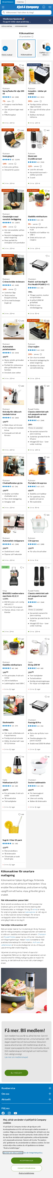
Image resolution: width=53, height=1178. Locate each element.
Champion (42, 934)
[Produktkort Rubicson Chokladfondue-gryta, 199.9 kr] (14, 466)
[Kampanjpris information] (13, 101)
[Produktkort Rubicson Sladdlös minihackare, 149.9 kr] (14, 648)
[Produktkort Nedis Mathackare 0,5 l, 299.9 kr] (14, 765)
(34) (42, 220)
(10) (42, 288)
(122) (42, 350)
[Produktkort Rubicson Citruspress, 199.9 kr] (39, 524)
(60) (42, 668)
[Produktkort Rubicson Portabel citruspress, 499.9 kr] (39, 466)
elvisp (35, 909)
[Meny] (3, 7)
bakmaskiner (30, 912)
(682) (17, 418)
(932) (42, 162)
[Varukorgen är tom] (50, 7)
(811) (42, 97)
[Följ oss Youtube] (15, 1113)
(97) (16, 726)
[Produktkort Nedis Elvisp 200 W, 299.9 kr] (39, 648)
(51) (42, 726)
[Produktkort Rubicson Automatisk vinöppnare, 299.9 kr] (14, 524)
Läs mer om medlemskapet (16, 1057)
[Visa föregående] (5, 48)
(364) (42, 420)
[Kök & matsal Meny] (14, 26)
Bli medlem (16, 1073)
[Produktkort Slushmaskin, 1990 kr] (14, 705)
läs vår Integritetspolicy (33, 1153)
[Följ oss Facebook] (3, 1113)
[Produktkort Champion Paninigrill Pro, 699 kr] (39, 705)
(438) (17, 285)
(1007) (17, 223)
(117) (42, 486)
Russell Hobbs (9, 937)
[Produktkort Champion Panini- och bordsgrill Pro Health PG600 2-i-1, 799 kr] (39, 265)
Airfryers (36, 942)
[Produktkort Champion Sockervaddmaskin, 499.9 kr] (39, 765)
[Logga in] (44, 7)
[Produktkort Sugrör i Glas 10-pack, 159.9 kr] (14, 823)
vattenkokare (6, 945)
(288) (17, 97)
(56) (16, 486)
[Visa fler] (47, 48)
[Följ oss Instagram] (9, 1113)
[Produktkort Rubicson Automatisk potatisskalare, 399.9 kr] (14, 330)
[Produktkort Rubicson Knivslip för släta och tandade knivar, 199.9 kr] (14, 395)
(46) (16, 668)
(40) (16, 786)
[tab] (8, 2)
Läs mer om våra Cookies (13, 1153)
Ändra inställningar (26, 1173)
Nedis (27, 940)
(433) (17, 353)
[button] (32, 36)
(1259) (17, 160)
